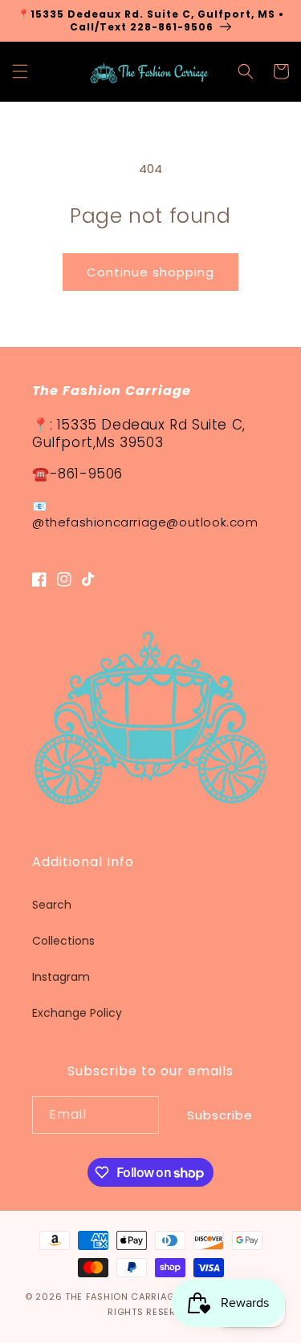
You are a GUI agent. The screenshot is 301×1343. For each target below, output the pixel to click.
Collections (63, 941)
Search (51, 905)
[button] (20, 71)
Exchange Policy (77, 1013)
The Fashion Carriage (122, 1296)
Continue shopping (150, 272)
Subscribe (220, 1115)
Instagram (61, 977)
